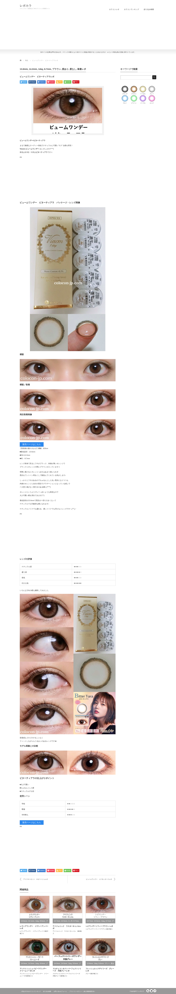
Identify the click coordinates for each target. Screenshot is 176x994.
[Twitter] (151, 990)
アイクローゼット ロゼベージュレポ (35, 879)
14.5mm (64, 921)
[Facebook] (154, 990)
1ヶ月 (70, 921)
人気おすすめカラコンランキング (31, 991)
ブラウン (56, 69)
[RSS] (147, 990)
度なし (73, 69)
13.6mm (24, 69)
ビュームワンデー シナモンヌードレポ (99, 879)
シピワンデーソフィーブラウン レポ (99, 926)
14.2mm (33, 69)
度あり (65, 69)
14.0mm (24, 963)
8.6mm (42, 921)
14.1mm (31, 921)
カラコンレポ (114, 9)
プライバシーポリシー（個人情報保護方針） (82, 991)
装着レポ (81, 69)
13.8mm (90, 963)
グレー (107, 963)
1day (40, 69)
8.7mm (47, 69)
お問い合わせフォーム (60, 991)
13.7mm (57, 921)
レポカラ (26, 5)
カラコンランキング (131, 9)
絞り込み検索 (149, 9)
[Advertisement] (88, 31)
